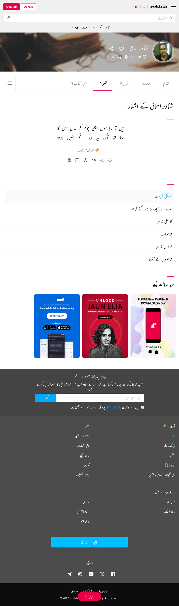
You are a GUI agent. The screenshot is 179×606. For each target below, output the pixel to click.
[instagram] (80, 574)
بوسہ (80, 150)
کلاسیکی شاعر (164, 221)
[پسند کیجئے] (121, 48)
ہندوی (86, 502)
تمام (166, 83)
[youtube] (91, 574)
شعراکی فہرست (163, 196)
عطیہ (173, 436)
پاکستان (113, 57)
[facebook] (113, 574)
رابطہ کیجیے (84, 455)
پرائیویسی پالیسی (113, 407)
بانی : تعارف (83, 446)
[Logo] (159, 7)
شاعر (107, 27)
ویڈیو (85, 27)
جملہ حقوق (74, 591)
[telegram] (69, 574)
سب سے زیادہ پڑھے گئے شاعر (151, 209)
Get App (11, 6)
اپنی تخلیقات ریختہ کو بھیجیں (161, 475)
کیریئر (87, 465)
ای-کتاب (79, 83)
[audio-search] (9, 17)
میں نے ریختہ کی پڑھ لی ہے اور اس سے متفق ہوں (104, 407)
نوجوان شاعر (164, 246)
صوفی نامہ (170, 502)
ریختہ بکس (84, 521)
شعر (103, 83)
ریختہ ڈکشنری (83, 512)
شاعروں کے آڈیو (160, 259)
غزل (124, 83)
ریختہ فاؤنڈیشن (82, 436)
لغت (92, 27)
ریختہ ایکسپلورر (83, 475)
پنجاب (120, 57)
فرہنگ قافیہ (169, 446)
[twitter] (102, 574)
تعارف (145, 83)
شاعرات (166, 234)
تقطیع (172, 455)
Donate (28, 6)
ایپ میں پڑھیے (89, 596)
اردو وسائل (169, 465)
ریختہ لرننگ (169, 512)
